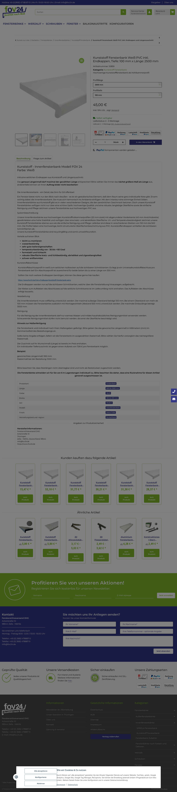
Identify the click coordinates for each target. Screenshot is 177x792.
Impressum (61, 785)
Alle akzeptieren (40, 771)
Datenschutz (73, 785)
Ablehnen (41, 783)
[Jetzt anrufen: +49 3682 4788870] (174, 392)
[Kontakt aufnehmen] (174, 399)
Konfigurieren (40, 777)
